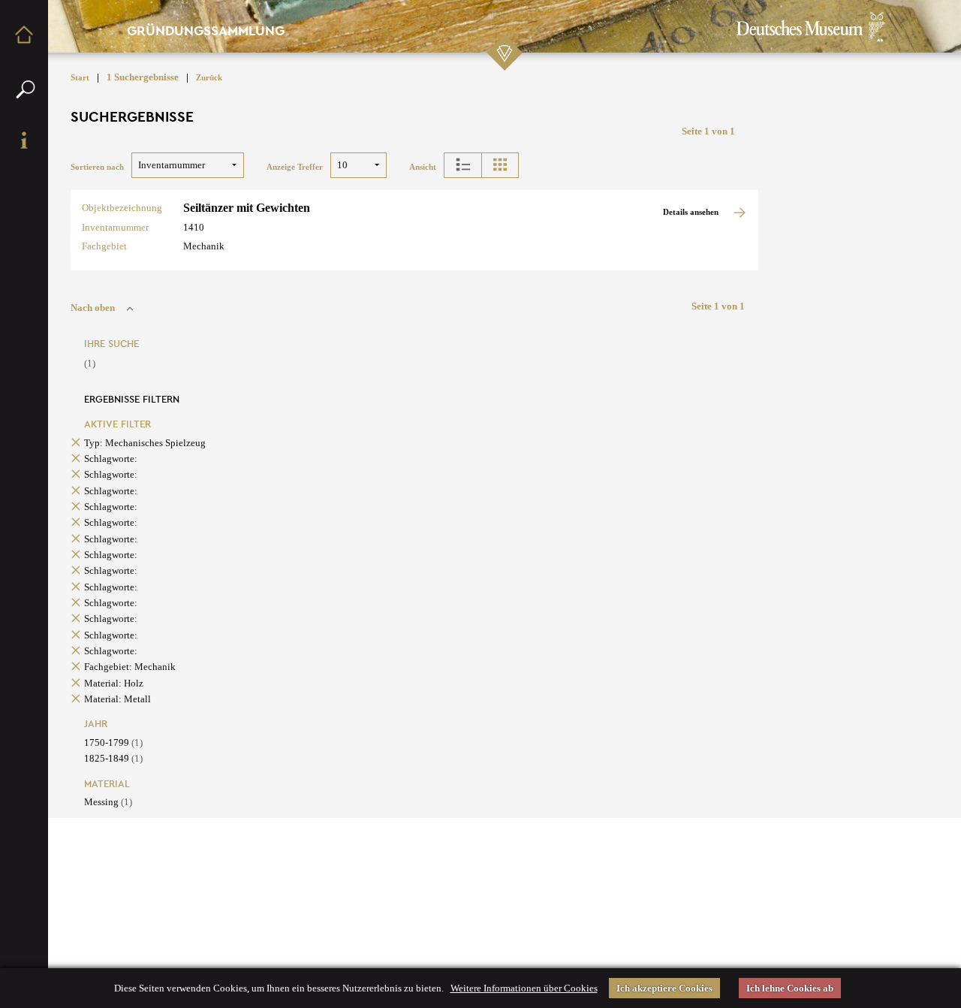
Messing (108, 801)
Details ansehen (692, 212)
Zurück (209, 78)
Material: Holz (113, 683)
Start (80, 78)
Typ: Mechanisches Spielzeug (145, 442)
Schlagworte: (110, 458)
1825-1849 (113, 758)
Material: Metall (117, 699)
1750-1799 (113, 742)
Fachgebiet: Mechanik (130, 666)
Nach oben (93, 307)
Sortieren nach (97, 167)
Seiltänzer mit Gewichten (246, 207)
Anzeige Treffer (295, 167)
